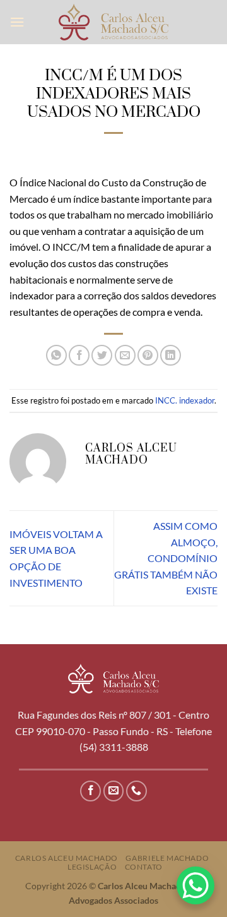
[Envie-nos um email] (113, 791)
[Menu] (17, 21)
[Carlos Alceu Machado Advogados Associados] (114, 22)
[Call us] (136, 791)
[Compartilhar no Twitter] (101, 355)
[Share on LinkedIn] (170, 355)
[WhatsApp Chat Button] (195, 885)
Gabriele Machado (167, 858)
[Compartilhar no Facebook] (79, 355)
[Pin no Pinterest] (147, 355)
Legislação (92, 867)
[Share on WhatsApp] (56, 355)
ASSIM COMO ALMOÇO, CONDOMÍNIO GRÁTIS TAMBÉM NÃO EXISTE (166, 558)
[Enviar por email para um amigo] (125, 355)
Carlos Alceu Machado (66, 858)
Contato (144, 867)
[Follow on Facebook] (90, 791)
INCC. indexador (184, 400)
